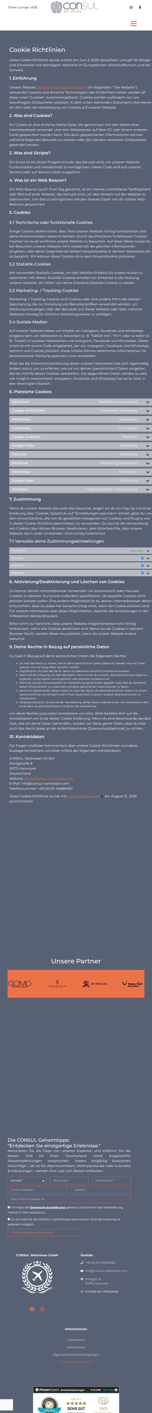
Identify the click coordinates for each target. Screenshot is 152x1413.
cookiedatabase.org (83, 796)
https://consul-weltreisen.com (62, 87)
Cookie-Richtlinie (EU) (76, 1362)
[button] (134, 24)
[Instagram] (42, 1309)
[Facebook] (32, 1309)
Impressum (76, 1340)
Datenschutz (76, 1347)
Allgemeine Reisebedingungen (76, 1354)
